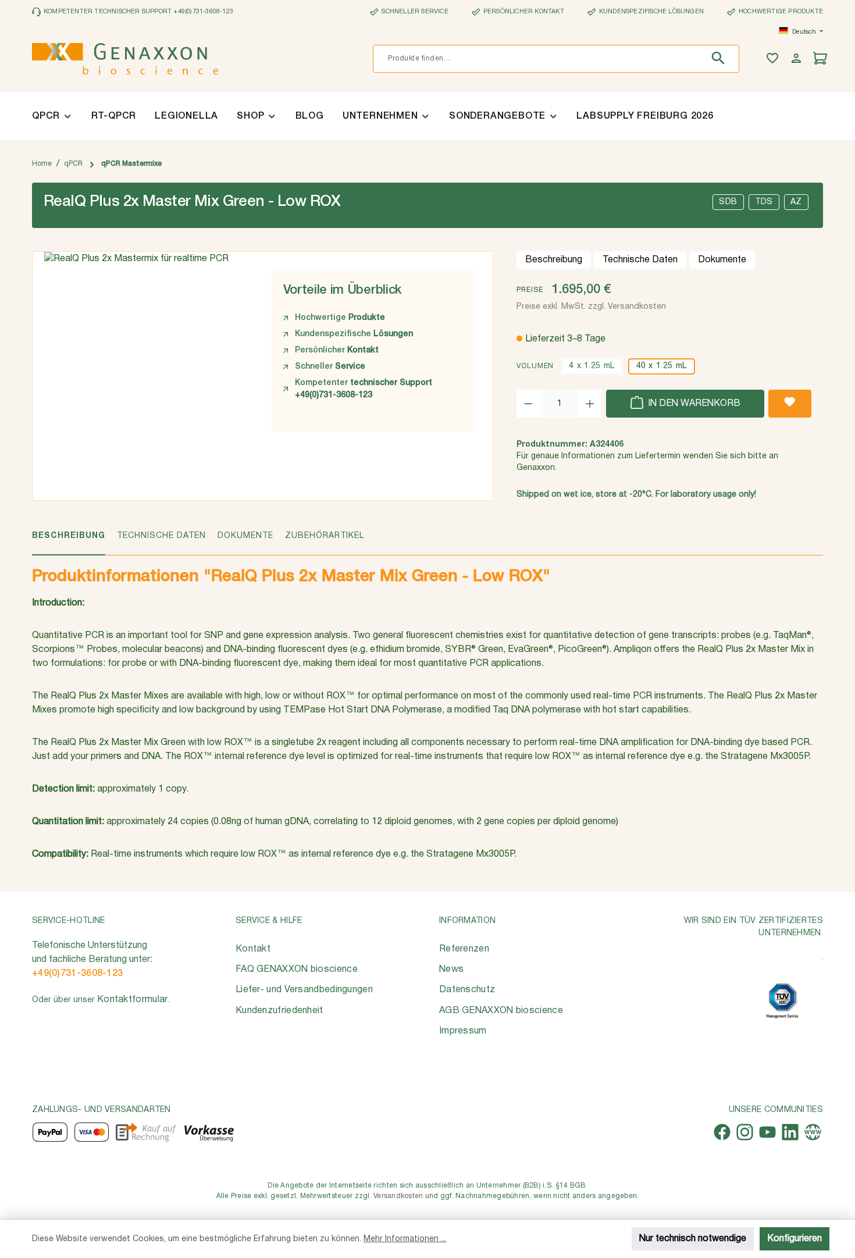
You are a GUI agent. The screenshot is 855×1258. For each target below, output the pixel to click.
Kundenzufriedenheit (279, 1011)
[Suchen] (721, 59)
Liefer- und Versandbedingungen (304, 990)
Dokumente (722, 260)
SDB (728, 202)
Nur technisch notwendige (692, 1239)
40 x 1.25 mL (661, 366)
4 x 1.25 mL (591, 366)
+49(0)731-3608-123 (77, 974)
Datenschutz (467, 990)
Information (467, 921)
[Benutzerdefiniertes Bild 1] (782, 1001)
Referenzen (464, 949)
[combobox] (538, 59)
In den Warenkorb (693, 404)
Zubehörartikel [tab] (324, 536)
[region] (146, 345)
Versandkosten (398, 1196)
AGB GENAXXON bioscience (501, 1011)
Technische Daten (640, 260)
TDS (764, 202)
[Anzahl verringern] (528, 404)
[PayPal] (50, 1132)
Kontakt (253, 949)
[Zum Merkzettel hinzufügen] (789, 404)
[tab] (68, 542)
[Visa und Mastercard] (92, 1132)
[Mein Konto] (798, 59)
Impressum (463, 1031)
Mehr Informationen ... (405, 1239)
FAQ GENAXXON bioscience (297, 969)
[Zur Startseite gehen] (125, 58)
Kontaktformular (132, 1000)
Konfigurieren (794, 1239)
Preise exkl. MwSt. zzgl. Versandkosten (591, 307)
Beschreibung (553, 260)
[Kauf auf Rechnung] (145, 1132)
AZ (796, 202)
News (451, 969)
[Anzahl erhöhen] (590, 404)
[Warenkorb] (822, 59)
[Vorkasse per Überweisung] (208, 1132)
